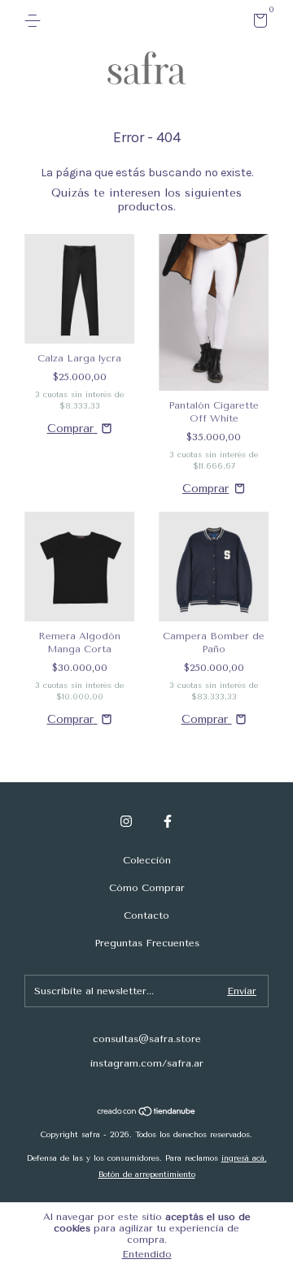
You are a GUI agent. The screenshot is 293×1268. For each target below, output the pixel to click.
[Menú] (35, 21)
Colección (147, 860)
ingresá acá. (244, 1158)
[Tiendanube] (147, 1113)
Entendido (147, 1254)
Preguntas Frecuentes (146, 943)
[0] (258, 23)
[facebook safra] (167, 821)
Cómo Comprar (147, 888)
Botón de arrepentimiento (146, 1174)
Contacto (146, 915)
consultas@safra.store (147, 1039)
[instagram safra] (126, 821)
